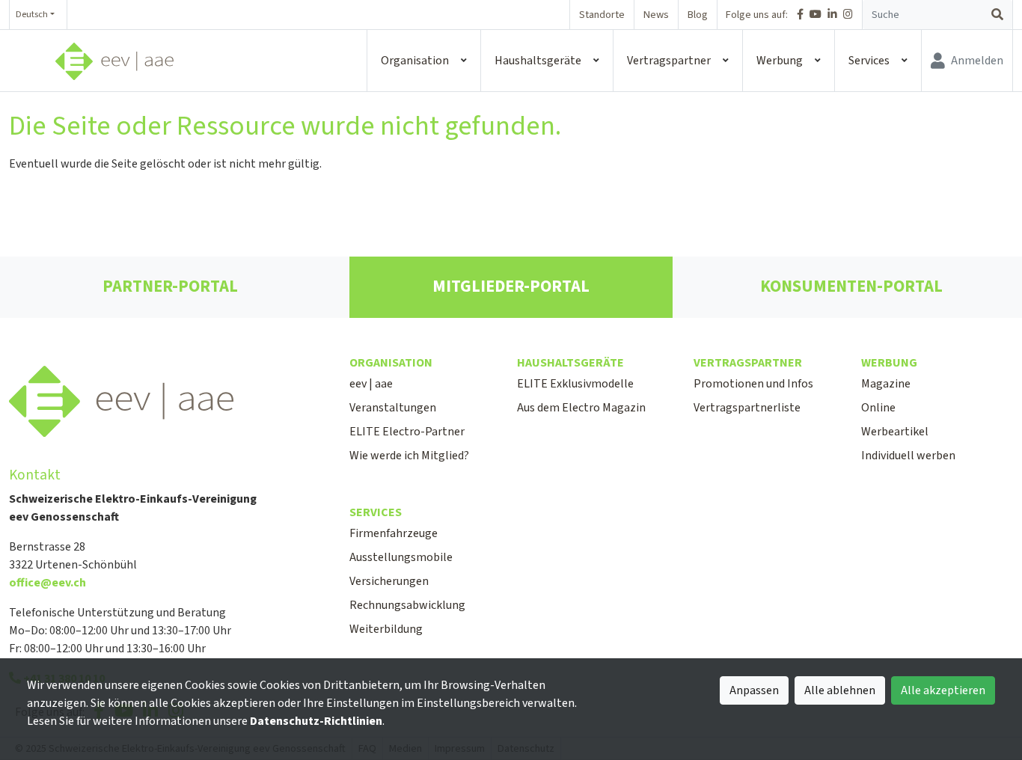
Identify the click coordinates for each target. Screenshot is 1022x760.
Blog (698, 14)
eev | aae (371, 384)
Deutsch (32, 14)
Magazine (886, 384)
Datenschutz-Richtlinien (316, 721)
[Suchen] (997, 15)
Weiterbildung (386, 629)
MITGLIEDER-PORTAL (511, 286)
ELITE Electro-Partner (407, 431)
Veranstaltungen (392, 407)
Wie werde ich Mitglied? (409, 455)
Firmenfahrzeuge (393, 533)
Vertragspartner (669, 60)
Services (869, 60)
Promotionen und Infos (753, 384)
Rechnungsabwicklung (407, 605)
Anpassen (754, 690)
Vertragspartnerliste (747, 407)
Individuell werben (908, 455)
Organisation (415, 60)
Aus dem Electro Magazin (581, 407)
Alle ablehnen (839, 690)
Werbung (779, 60)
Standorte (602, 14)
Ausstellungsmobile (401, 557)
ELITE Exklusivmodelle (575, 384)
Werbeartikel (894, 431)
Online (878, 407)
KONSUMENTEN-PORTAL (851, 286)
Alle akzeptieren (943, 690)
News (656, 14)
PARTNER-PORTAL (170, 286)
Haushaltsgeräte (538, 60)
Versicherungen (389, 581)
